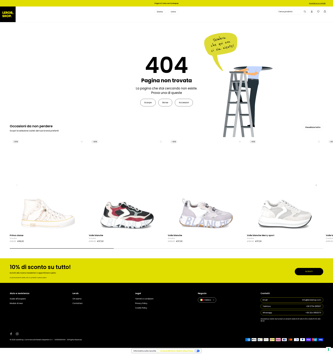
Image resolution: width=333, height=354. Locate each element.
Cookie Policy (141, 308)
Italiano (207, 299)
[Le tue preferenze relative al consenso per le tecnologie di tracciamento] (328, 349)
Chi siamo (77, 298)
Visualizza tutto (313, 127)
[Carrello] (325, 11)
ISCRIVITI (309, 271)
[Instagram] (17, 334)
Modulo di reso (16, 303)
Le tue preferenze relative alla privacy (176, 351)
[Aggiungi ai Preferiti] (82, 142)
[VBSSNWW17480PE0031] (127, 185)
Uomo (173, 12)
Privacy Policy (141, 303)
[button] (17, 185)
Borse (165, 102)
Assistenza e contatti (317, 3)
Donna (160, 12)
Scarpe (148, 102)
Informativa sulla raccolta (144, 351)
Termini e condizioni (144, 298)
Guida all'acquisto (18, 298)
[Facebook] (11, 334)
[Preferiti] (318, 11)
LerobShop (20, 340)
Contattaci (77, 303)
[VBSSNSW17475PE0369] (206, 185)
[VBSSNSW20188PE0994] (285, 185)
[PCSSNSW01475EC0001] (48, 185)
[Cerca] (305, 11)
